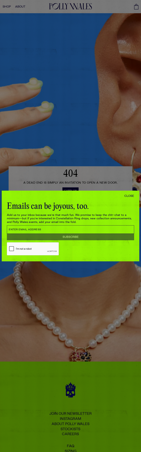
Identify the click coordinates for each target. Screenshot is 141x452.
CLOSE (129, 195)
